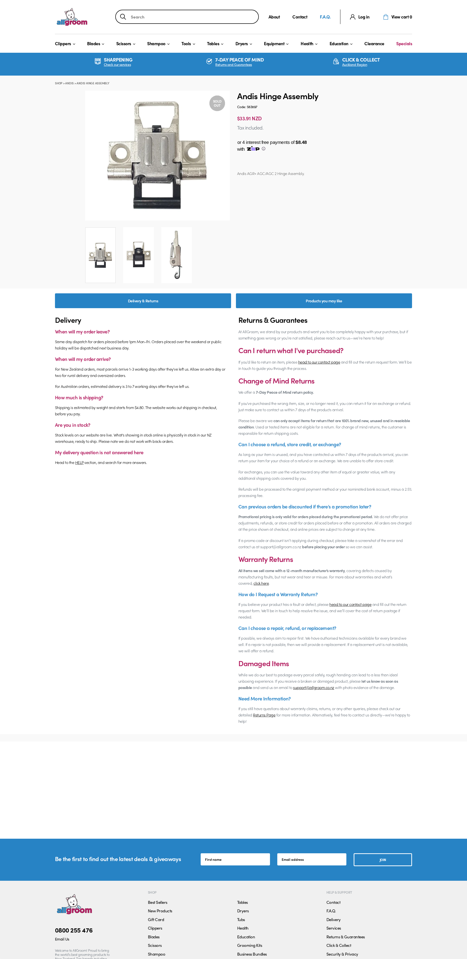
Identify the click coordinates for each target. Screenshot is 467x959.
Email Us (62, 939)
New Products (160, 911)
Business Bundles (252, 954)
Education (339, 43)
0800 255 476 (74, 929)
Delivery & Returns (143, 301)
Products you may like (324, 301)
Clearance (374, 43)
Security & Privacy (342, 954)
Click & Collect (338, 945)
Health (307, 43)
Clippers (63, 43)
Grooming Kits (249, 945)
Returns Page (264, 715)
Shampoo (156, 43)
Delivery (333, 919)
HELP (79, 462)
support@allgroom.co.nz (313, 687)
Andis (69, 83)
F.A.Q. (325, 17)
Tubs (241, 919)
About (274, 17)
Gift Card (156, 919)
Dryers (241, 43)
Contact (299, 17)
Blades (93, 43)
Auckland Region (354, 64)
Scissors (123, 43)
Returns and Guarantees (233, 64)
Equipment (274, 43)
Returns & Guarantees (345, 937)
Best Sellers (157, 902)
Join (383, 859)
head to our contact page (319, 362)
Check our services (117, 64)
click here (261, 583)
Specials (404, 43)
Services (333, 928)
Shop (58, 83)
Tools (186, 43)
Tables (213, 43)
